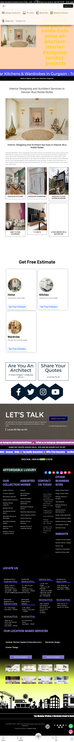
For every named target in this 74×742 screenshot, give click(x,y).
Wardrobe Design (52, 642)
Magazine (10, 21)
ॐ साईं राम (37, 0)
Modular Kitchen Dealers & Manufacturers (24, 642)
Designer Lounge (31, 728)
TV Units (30, 13)
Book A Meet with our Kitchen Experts (37, 78)
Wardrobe (44, 13)
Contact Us (20, 21)
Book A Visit (68, 6)
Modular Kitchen (61, 13)
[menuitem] (11, 493)
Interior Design (12, 647)
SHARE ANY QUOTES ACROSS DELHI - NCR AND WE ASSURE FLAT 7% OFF (37, 447)
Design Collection (13, 13)
